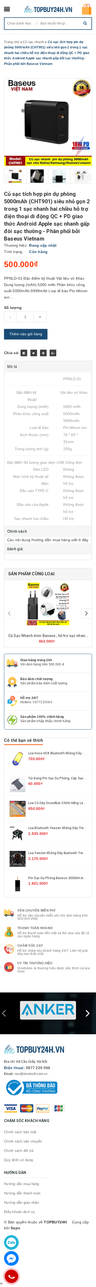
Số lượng (13, 307)
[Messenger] (11, 1258)
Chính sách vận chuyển (23, 1141)
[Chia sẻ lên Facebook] (24, 353)
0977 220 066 (38, 1068)
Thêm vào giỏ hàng (25, 334)
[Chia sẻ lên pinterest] (43, 353)
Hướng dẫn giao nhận (21, 1203)
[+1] (53, 353)
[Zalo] (11, 1242)
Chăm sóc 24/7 (30, 945)
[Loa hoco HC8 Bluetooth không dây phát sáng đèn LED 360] (18, 758)
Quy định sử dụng (18, 1160)
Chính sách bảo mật (20, 1132)
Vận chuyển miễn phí (36, 910)
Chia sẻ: (11, 353)
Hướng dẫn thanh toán (22, 1193)
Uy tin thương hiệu (35, 963)
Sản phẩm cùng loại (31, 573)
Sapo (15, 1228)
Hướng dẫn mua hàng (21, 1184)
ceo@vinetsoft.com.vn (30, 1074)
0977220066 (42, 702)
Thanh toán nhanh (35, 928)
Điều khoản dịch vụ (19, 1212)
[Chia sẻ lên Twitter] (33, 353)
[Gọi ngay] (11, 1276)
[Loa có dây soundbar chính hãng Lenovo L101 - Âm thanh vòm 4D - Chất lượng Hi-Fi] (18, 808)
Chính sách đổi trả (19, 1151)
